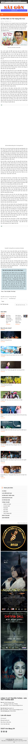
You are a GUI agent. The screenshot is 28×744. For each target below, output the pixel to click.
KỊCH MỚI (5, 509)
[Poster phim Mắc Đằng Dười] (14, 630)
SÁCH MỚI (5, 511)
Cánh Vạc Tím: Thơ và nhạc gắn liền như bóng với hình (12, 370)
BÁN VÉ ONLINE (5, 515)
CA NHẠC (4, 491)
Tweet (2, 301)
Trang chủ (3, 1)
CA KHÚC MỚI (6, 506)
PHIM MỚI (5, 508)
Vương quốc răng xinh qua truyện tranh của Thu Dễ (12, 355)
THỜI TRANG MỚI (7, 513)
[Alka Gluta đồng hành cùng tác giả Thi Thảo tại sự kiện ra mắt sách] (3, 316)
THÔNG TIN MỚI (5, 502)
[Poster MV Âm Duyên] (14, 669)
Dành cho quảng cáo (17, 1)
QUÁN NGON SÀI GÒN (7, 497)
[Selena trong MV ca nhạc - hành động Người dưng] (14, 581)
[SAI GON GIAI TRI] (14, 8)
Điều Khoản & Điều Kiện (6, 722)
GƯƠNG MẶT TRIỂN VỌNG (8, 495)
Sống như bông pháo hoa (6, 340)
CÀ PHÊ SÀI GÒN (6, 500)
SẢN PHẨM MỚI (5, 517)
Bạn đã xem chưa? (6, 328)
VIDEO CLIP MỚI (7, 504)
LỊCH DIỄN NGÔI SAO (7, 493)
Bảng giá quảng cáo (5, 720)
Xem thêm (4, 312)
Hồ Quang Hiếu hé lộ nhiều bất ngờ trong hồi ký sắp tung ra (13, 429)
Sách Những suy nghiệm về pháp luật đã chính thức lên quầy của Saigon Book (18, 319)
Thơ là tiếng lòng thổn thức (6, 385)
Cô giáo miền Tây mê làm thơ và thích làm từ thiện (11, 400)
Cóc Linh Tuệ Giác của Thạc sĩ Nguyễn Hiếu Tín (11, 444)
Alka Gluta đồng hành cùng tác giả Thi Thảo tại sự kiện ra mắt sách (9, 319)
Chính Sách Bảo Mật (5, 724)
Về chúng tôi (8, 1)
